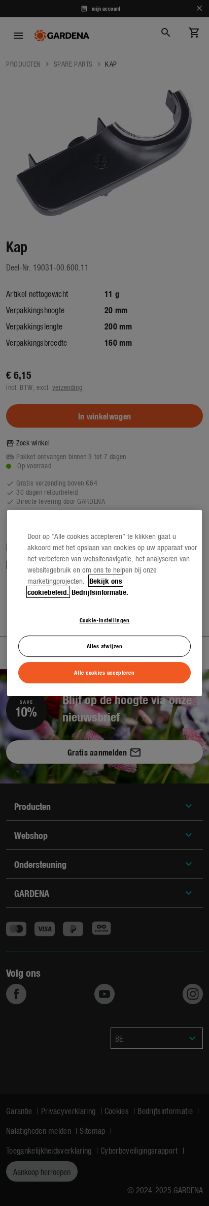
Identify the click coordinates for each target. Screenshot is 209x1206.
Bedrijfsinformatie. (100, 592)
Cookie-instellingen (105, 620)
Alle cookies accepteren (104, 672)
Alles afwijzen (105, 646)
